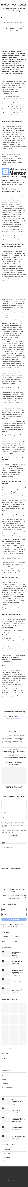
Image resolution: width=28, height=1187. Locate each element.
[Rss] (23, 1170)
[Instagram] (12, 1170)
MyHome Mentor (6, 1157)
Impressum (4, 1083)
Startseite (3, 22)
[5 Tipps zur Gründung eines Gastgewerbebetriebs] (14, 775)
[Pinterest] (16, 1170)
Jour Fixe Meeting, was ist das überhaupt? (19, 989)
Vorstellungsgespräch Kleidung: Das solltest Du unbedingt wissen (18, 972)
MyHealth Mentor (6, 1153)
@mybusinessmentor (14, 1048)
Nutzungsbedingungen (7, 1087)
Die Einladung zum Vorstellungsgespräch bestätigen (17, 954)
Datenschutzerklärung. (12, 926)
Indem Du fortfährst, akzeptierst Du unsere (12, 925)
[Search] (26, 17)
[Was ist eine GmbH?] (5, 982)
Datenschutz (5, 1091)
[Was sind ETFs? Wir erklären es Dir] (5, 964)
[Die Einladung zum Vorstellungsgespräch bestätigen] (5, 954)
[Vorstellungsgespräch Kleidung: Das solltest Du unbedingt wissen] (5, 973)
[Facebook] (20, 17)
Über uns (4, 1076)
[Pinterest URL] (5, 1008)
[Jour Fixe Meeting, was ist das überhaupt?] (5, 991)
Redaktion (12, 731)
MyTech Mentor (5, 1161)
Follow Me (4, 1058)
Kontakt (3, 1079)
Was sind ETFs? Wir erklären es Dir (17, 962)
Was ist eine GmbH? (17, 980)
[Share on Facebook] (13, 726)
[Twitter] (9, 1170)
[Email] (19, 1170)
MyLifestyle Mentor (6, 1149)
